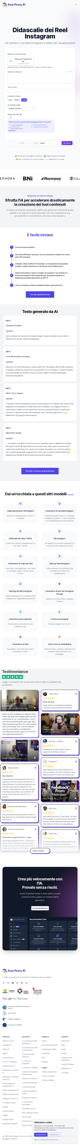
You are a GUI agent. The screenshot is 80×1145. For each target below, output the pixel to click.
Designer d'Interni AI (10, 1098)
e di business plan (29, 1087)
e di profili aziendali (29, 1083)
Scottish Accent (28, 1121)
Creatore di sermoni (29, 1098)
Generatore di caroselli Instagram (60, 511)
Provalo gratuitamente (40, 294)
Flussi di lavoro (8, 1111)
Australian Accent (28, 1109)
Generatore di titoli (20, 644)
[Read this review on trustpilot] (76, 694)
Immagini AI (6, 1045)
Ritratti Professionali (10, 1094)
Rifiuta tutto (54, 1134)
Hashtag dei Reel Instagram (20, 591)
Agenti (4, 1053)
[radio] (10, 100)
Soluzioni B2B (7, 1119)
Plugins (5, 1115)
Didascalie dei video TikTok (20, 538)
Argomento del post (15, 72)
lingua (36, 143)
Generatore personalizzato (20, 619)
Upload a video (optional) (17, 54)
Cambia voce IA (8, 1066)
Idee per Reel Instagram (60, 563)
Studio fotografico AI (10, 1090)
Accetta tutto (41, 1134)
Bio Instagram (59, 538)
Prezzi (44, 1041)
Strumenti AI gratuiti (9, 1124)
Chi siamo (65, 1073)
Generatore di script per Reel (20, 563)
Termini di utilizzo (48, 1076)
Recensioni (65, 1041)
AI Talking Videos (9, 1103)
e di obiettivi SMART (30, 1068)
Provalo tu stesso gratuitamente (40, 471)
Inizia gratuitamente (40, 908)
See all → (71, 494)
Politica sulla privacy (49, 1072)
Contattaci (46, 1053)
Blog (63, 1045)
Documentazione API (50, 1045)
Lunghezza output (14, 96)
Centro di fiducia (48, 1080)
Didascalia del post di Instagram (20, 511)
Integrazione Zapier (49, 1049)
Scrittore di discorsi (29, 1078)
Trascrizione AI (8, 1058)
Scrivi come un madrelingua (59, 644)
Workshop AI (66, 1068)
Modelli (5, 1107)
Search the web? (14, 114)
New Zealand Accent (30, 1113)
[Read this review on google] (76, 741)
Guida (63, 1049)
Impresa (45, 1062)
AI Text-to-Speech (9, 1062)
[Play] (35, 707)
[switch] (10, 117)
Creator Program (67, 1064)
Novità (63, 1053)
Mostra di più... (39, 851)
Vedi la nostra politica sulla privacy (46, 1140)
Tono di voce (12, 87)
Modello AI (14, 105)
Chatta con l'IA (8, 1041)
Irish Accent (26, 1117)
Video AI (5, 1049)
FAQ (43, 1058)
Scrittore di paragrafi (59, 619)
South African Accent (30, 1125)
